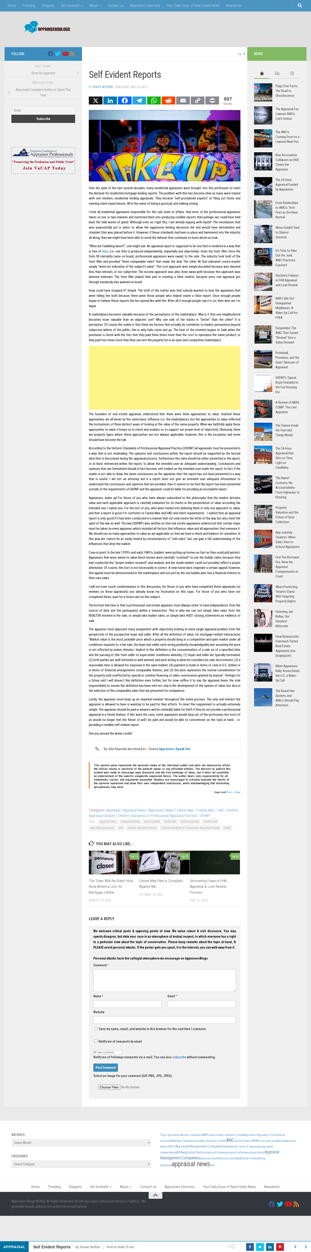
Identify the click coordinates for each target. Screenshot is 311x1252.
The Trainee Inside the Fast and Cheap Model (287, 430)
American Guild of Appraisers (244, 1146)
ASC (212, 1165)
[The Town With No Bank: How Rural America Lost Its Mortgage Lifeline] (114, 862)
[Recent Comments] (277, 74)
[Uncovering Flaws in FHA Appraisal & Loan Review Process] (215, 862)
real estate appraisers (102, 828)
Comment (101, 965)
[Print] (212, 100)
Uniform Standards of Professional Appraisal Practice (157, 816)
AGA (179, 1152)
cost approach (152, 821)
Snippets (48, 5)
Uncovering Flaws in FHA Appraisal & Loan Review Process (208, 886)
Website (99, 1012)
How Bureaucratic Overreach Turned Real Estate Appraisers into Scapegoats (287, 646)
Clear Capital (183, 1141)
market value (210, 821)
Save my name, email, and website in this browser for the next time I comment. (152, 1029)
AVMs (223, 1146)
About (93, 5)
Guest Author (103, 87)
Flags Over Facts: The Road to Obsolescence (286, 91)
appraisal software (235, 1152)
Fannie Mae (170, 821)
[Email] (183, 100)
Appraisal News (134, 810)
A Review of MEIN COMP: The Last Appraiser (287, 407)
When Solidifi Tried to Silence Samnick (287, 232)
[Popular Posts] (261, 74)
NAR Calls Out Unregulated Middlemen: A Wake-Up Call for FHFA (286, 308)
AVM (255, 1141)
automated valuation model (227, 1135)
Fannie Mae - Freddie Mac (195, 810)
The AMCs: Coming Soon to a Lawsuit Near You (287, 137)
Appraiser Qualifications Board (218, 1158)
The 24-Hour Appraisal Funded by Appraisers (286, 184)
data (172, 1141)
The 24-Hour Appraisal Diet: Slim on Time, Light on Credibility (284, 458)
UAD (221, 810)
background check (213, 1152)
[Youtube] (65, 53)
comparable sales (130, 821)
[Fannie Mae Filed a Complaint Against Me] (164, 862)
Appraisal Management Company (197, 1146)
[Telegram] (139, 100)
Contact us (116, 5)
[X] (95, 100)
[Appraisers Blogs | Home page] (45, 27)
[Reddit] (168, 100)
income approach (190, 821)
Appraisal (113, 810)
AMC (230, 1140)
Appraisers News (161, 810)
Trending (29, 5)
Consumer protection (271, 1141)
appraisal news (108, 821)
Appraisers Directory (145, 5)
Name (98, 996)
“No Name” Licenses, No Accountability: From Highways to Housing (287, 487)
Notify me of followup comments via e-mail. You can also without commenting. (154, 1057)
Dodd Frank (249, 1158)
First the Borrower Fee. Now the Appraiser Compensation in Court (287, 566)
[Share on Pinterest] (280, 1247)
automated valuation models (208, 1141)
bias (105, 251)
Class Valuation (192, 1135)
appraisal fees (192, 1152)
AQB (239, 1158)
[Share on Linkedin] (270, 1247)
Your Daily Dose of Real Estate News (193, 5)
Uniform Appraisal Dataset (142, 828)
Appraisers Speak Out (174, 749)
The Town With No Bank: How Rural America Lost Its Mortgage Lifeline (111, 886)
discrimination (243, 1141)
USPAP (205, 816)
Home (12, 5)
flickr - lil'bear (233, 792)
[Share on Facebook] (250, 1247)
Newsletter (234, 5)
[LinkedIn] (110, 100)
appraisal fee (175, 1135)
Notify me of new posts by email (120, 1041)
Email (172, 996)
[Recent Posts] (292, 74)
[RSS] (72, 53)
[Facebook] (125, 100)
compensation (256, 1152)
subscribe (179, 1057)
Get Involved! (70, 5)
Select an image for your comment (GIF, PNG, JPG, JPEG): (133, 1076)
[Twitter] (58, 53)
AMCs (206, 1135)
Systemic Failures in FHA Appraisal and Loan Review (287, 280)
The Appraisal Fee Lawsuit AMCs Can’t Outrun (287, 114)
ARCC (171, 1146)
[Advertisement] (217, 28)
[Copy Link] (197, 100)
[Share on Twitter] (260, 1247)
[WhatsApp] (154, 100)
